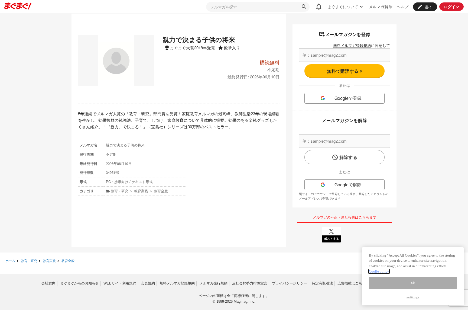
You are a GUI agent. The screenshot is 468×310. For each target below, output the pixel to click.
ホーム (10, 260)
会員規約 (148, 283)
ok (413, 283)
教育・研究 (29, 260)
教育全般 (67, 260)
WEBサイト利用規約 (119, 283)
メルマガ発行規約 (213, 283)
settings (413, 297)
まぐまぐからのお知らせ (79, 283)
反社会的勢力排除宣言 (249, 283)
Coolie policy (379, 271)
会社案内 (48, 283)
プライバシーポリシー (289, 283)
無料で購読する (343, 71)
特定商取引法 (322, 283)
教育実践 (49, 260)
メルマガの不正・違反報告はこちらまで (344, 217)
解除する (348, 157)
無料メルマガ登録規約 (352, 45)
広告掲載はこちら (351, 283)
